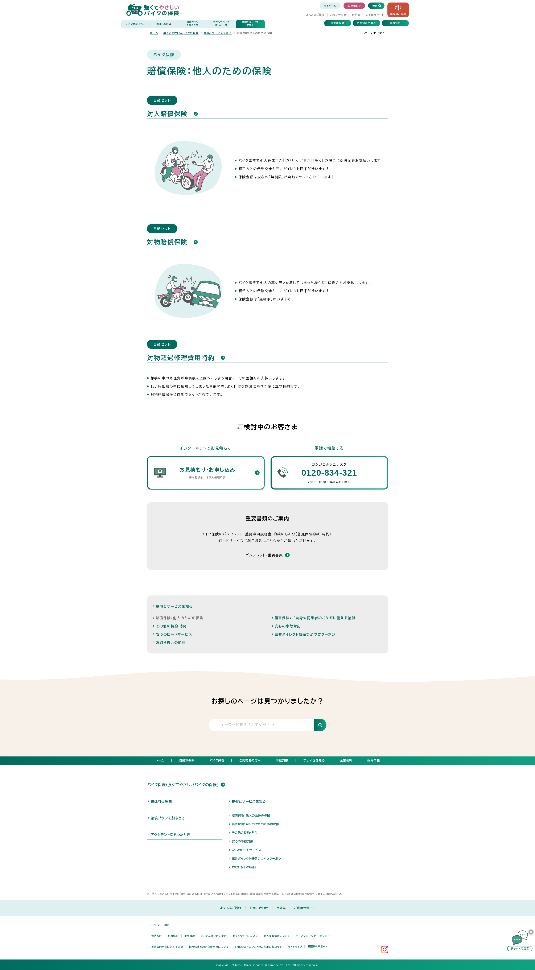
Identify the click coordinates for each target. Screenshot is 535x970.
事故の (398, 14)
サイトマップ (295, 946)
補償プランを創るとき (168, 818)
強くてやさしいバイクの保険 (181, 33)
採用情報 (373, 760)
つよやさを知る (314, 760)
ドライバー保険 (160, 925)
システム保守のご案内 (214, 935)
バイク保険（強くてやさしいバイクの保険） (183, 785)
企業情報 (346, 760)
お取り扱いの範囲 (244, 867)
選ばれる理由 (163, 23)
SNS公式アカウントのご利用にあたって (258, 946)
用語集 (356, 14)
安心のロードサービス (246, 850)
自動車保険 (337, 23)
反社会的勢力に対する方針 (167, 946)
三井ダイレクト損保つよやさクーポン (256, 858)
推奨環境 (189, 935)
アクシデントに (221, 23)
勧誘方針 (156, 935)
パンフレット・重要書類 (264, 555)
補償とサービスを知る (218, 33)
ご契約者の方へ (366, 23)
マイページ (330, 5)
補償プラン (192, 23)
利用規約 (173, 935)
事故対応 (395, 23)
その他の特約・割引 (245, 832)
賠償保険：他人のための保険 (251, 815)
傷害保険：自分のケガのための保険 (255, 824)
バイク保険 (136, 23)
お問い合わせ (338, 14)
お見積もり (354, 5)
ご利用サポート (375, 14)
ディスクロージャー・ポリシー (313, 935)
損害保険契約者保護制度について (209, 946)
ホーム (154, 33)
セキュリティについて (245, 935)
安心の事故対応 (242, 841)
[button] (519, 940)
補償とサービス (250, 23)
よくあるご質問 (315, 14)
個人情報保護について (277, 935)
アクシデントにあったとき (170, 834)
